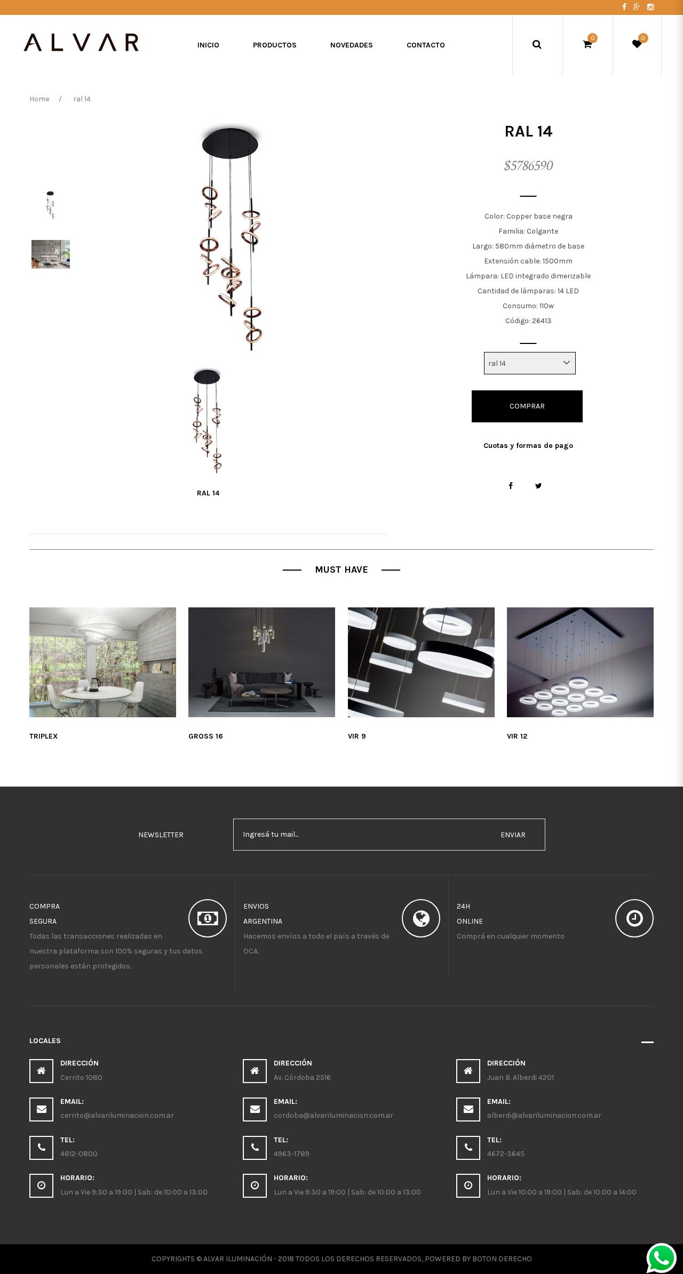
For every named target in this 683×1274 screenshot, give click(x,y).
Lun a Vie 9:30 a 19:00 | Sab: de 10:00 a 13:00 (134, 1192)
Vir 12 (517, 736)
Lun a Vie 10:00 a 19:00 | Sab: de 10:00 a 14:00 (562, 1192)
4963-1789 (291, 1153)
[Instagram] (650, 7)
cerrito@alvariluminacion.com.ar (117, 1115)
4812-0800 (79, 1153)
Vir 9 (357, 736)
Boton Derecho (502, 1258)
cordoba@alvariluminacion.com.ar (333, 1115)
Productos (275, 45)
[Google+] (637, 7)
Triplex (43, 736)
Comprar (527, 406)
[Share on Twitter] (538, 486)
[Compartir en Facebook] (511, 486)
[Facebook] (625, 7)
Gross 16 (205, 736)
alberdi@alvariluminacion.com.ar (544, 1115)
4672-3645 (506, 1153)
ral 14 (208, 493)
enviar (513, 834)
